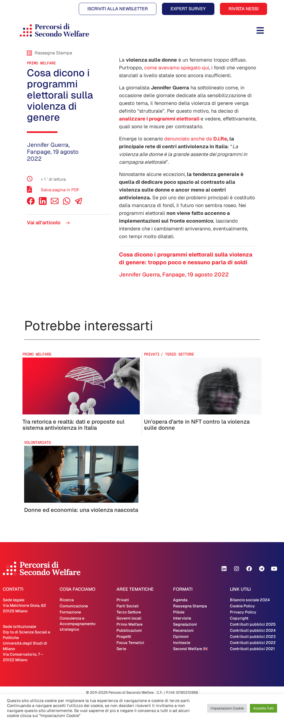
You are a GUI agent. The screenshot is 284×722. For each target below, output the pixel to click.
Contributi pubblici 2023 (253, 636)
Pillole (178, 612)
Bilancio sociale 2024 (250, 599)
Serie (121, 648)
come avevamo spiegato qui (176, 67)
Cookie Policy (242, 605)
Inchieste (181, 642)
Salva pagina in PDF (60, 189)
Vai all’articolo (44, 222)
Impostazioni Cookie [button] (227, 708)
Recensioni (183, 630)
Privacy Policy (243, 612)
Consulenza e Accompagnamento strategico (77, 624)
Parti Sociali (127, 605)
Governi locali (128, 618)
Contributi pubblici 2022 (253, 642)
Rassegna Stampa (190, 605)
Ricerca (67, 599)
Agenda (180, 599)
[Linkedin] (224, 568)
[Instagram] (236, 568)
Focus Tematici (130, 642)
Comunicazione (74, 605)
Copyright (239, 618)
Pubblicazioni (129, 630)
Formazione (70, 612)
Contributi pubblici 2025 (253, 624)
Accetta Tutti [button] (263, 708)
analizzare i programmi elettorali (159, 118)
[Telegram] (261, 568)
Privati (122, 599)
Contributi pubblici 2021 (252, 648)
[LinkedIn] (43, 203)
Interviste (182, 618)
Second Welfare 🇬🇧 (190, 648)
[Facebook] (31, 203)
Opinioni (181, 636)
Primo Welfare (41, 63)
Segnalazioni (185, 624)
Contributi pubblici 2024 (253, 630)
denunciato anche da (195, 138)
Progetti (123, 636)
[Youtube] (274, 568)
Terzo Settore (128, 612)
